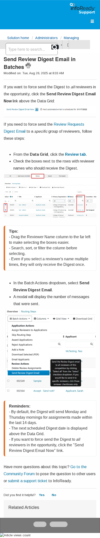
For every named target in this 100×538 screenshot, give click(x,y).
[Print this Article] (28, 65)
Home (40, 524)
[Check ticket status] (67, 44)
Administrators (46, 38)
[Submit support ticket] (61, 44)
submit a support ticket (27, 481)
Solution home (18, 38)
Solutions (58, 524)
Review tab (75, 154)
